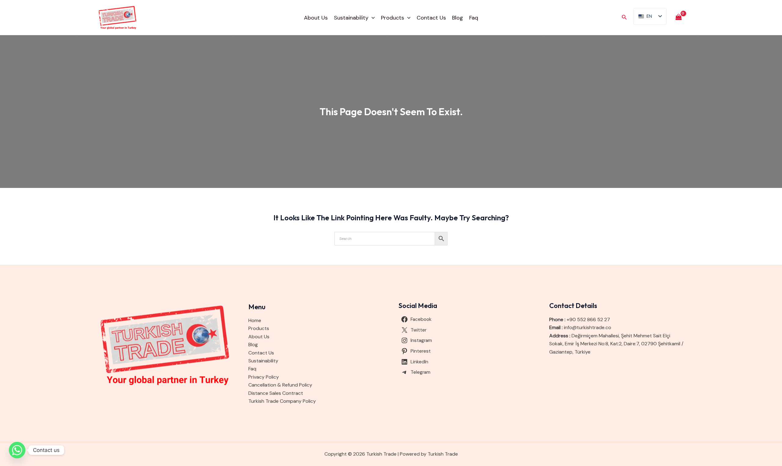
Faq (473, 17)
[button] (371, 17)
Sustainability (351, 17)
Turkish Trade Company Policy (282, 401)
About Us (316, 17)
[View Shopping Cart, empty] (678, 17)
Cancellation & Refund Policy (280, 385)
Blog (457, 17)
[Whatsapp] (17, 450)
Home (254, 320)
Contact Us (431, 17)
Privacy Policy (263, 377)
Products (392, 17)
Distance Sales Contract (275, 393)
